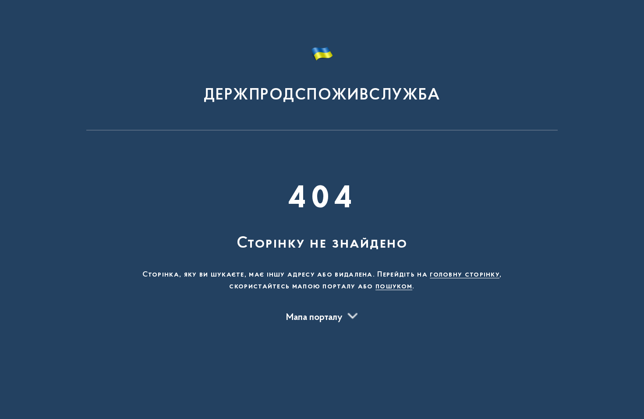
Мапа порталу (314, 318)
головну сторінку (464, 275)
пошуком (393, 287)
